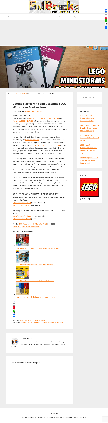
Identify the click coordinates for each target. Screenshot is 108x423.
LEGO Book (33, 320)
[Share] (40, 315)
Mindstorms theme (32, 140)
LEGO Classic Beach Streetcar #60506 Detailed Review (89, 138)
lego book (27, 322)
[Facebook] (40, 302)
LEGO (21, 320)
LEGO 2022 (26, 320)
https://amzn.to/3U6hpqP (22, 216)
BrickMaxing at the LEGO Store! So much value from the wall (89, 160)
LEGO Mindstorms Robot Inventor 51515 (45, 145)
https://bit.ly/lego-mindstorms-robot (26, 227)
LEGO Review (41, 320)
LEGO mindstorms (43, 322)
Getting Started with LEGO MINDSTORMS (44, 118)
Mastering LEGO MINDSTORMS (23, 121)
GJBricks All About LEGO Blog (54, 6)
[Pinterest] (40, 307)
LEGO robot (52, 322)
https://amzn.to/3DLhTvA (22, 203)
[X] (40, 313)
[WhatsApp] (40, 310)
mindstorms (60, 322)
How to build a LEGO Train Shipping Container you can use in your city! (89, 128)
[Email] (40, 304)
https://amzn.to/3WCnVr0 (22, 205)
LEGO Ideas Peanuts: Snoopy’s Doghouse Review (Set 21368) (87, 118)
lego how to (34, 322)
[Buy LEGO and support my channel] (89, 196)
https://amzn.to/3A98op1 (22, 219)
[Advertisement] (54, 33)
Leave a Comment (37, 111)
